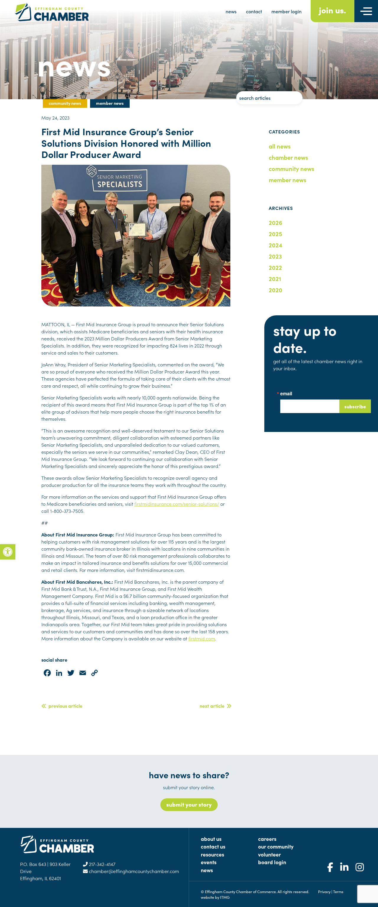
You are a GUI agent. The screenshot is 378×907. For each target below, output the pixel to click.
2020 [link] (275, 290)
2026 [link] (275, 222)
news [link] (231, 11)
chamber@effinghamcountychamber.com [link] (133, 871)
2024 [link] (275, 245)
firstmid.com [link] (201, 638)
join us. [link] (332, 9)
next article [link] (213, 705)
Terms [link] (338, 891)
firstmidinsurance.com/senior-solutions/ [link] (176, 503)
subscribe (355, 406)
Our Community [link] (276, 846)
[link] (7, 551)
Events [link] (208, 862)
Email (286, 393)
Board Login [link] (272, 862)
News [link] (207, 870)
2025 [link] (275, 233)
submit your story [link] (189, 804)
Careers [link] (267, 838)
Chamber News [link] (288, 157)
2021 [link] (275, 278)
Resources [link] (212, 854)
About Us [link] (211, 838)
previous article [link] (64, 705)
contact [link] (254, 11)
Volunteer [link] (269, 854)
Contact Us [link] (213, 846)
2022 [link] (275, 267)
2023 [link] (275, 256)
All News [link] (280, 146)
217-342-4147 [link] (101, 864)
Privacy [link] (324, 891)
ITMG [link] (225, 897)
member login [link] (286, 11)
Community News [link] (291, 168)
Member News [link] (287, 179)
